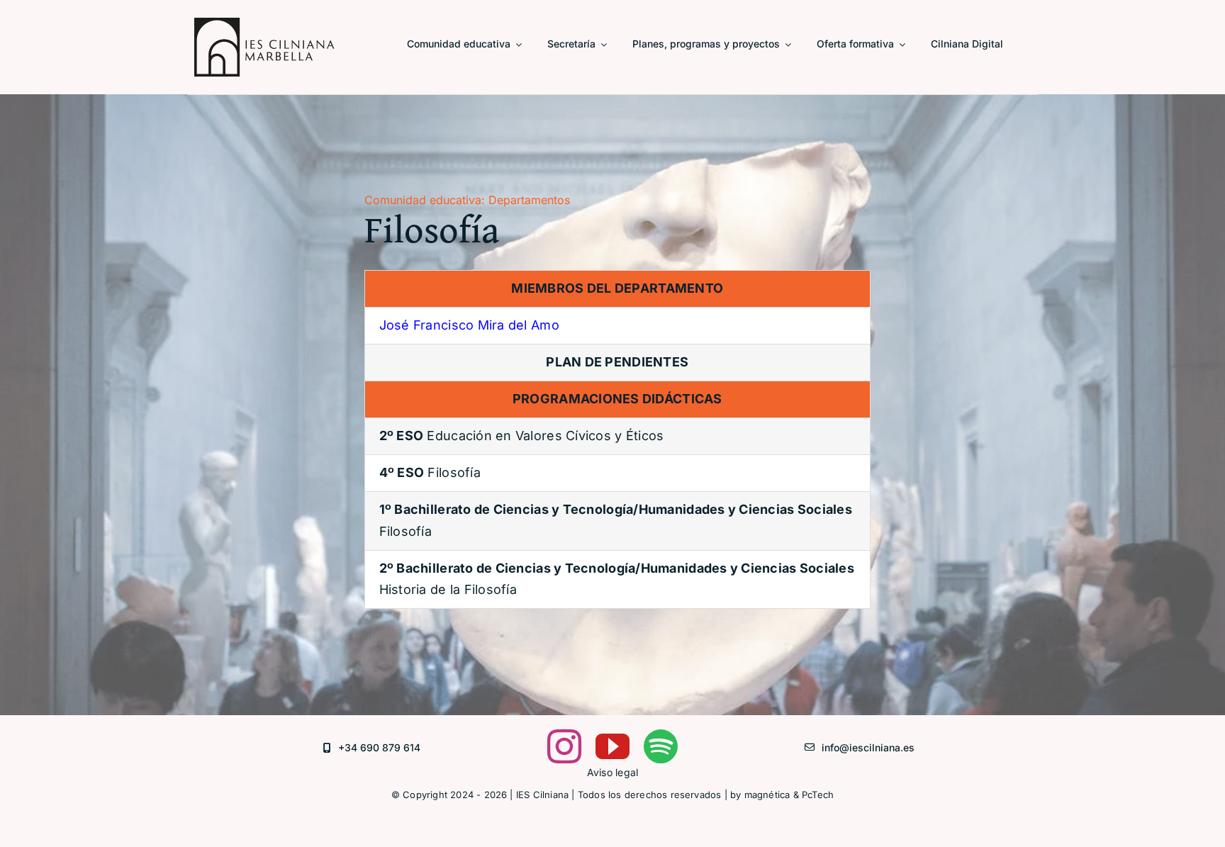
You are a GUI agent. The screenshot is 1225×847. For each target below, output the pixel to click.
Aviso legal (613, 772)
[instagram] (564, 746)
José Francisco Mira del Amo (469, 325)
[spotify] (661, 746)
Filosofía (430, 472)
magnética (767, 794)
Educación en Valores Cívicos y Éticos (521, 435)
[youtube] (612, 746)
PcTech (818, 794)
